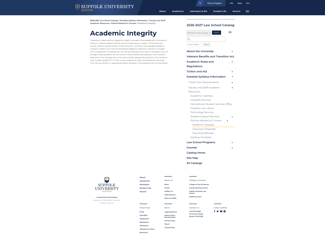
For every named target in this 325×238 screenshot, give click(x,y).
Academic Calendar (201, 95)
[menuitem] (162, 11)
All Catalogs (194, 163)
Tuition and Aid (197, 71)
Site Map (192, 157)
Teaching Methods (202, 133)
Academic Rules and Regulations (200, 64)
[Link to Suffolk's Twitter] (218, 211)
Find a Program (214, 3)
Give (247, 3)
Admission (144, 184)
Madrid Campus (195, 197)
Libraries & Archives (147, 229)
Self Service (144, 226)
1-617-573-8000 (195, 211)
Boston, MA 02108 (196, 216)
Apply (239, 3)
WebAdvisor (144, 219)
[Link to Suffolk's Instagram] (224, 211)
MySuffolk (143, 215)
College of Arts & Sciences (199, 184)
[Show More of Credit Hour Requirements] (232, 83)
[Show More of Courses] (232, 148)
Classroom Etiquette (204, 129)
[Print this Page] (230, 32)
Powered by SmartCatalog (107, 197)
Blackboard (144, 222)
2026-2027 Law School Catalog (104, 20)
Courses (192, 147)
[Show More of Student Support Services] (232, 117)
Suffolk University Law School (197, 192)
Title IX (166, 224)
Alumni (236, 11)
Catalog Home (196, 152)
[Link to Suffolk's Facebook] (214, 211)
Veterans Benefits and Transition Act (210, 56)
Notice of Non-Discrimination (170, 216)
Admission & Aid (198, 11)
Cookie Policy (169, 227)
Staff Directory (170, 195)
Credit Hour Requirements (204, 82)
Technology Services (202, 112)
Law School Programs (201, 142)
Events (167, 188)
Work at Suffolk (170, 198)
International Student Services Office (211, 104)
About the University (200, 51)
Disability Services (200, 100)
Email (142, 212)
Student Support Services (204, 116)
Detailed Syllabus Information (206, 76)
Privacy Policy (169, 221)
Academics (178, 11)
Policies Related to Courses (205, 120)
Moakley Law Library (202, 108)
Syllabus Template (200, 137)
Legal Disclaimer (170, 212)
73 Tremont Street (196, 214)
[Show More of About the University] (232, 51)
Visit (231, 3)
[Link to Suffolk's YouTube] (221, 211)
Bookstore (144, 232)
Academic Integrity (203, 124)
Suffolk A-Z (168, 191)
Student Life (219, 11)
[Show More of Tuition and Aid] (232, 72)
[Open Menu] (247, 11)
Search (206, 44)
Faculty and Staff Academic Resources (204, 89)
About (162, 11)
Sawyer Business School (198, 188)
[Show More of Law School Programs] (232, 142)
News (166, 184)
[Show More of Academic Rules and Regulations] (232, 62)
